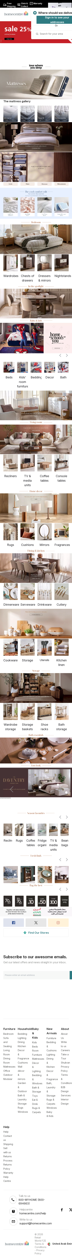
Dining (21, 1042)
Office (6, 1070)
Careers (65, 1050)
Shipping (8, 1144)
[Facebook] (62, 1210)
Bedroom (8, 1033)
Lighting (22, 1038)
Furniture (51, 1038)
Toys (35, 1095)
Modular (7, 1079)
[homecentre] (17, 13)
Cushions (23, 1062)
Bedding (22, 1033)
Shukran (65, 1062)
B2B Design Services (66, 1091)
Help (6, 1131)
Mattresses (9, 1066)
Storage (22, 1103)
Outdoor (8, 1074)
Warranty (8, 1172)
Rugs (20, 1107)
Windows (23, 1111)
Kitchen (22, 1046)
